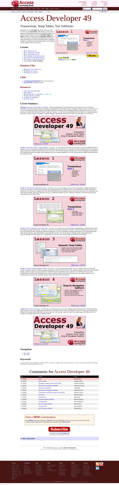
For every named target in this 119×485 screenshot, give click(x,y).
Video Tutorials (74, 465)
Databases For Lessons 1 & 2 (33, 69)
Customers (27, 463)
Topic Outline (27, 92)
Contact (34, 8)
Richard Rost (62, 470)
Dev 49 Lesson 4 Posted (45, 404)
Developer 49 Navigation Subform (48, 390)
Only (63, 58)
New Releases (39, 466)
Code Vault (38, 473)
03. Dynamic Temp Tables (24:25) (34, 56)
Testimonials (62, 466)
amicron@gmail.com (88, 474)
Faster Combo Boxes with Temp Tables (34, 228)
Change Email (27, 473)
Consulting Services (52, 470)
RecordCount (28, 82)
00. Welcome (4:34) (30, 51)
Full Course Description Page (32, 91)
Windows (14, 470)
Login (25, 465)
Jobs (60, 468)
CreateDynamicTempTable (32, 81)
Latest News (38, 465)
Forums (57, 8)
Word (13, 468)
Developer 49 (42, 397)
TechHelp (24, 8)
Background (62, 465)
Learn (14, 463)
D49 (36, 11)
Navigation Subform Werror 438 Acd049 (50, 383)
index (17, 465)
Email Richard (86, 473)
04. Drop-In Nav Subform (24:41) (34, 57)
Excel (13, 466)
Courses (18, 8)
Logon (52, 8)
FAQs (48, 468)
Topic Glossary (39, 469)
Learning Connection (76, 469)
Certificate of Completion (31, 97)
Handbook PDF (29, 94)
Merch (39, 8)
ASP (13, 476)
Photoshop (14, 473)
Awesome (41, 395)
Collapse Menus (39, 474)
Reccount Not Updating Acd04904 (48, 385)
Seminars (14, 477)
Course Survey (86, 472)
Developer (30, 11)
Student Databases (28, 472)
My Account (27, 466)
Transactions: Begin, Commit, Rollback (34, 147)
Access (24, 11)
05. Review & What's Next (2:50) (34, 59)
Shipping (73, 474)
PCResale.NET (62, 474)
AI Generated (39, 94)
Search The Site (39, 472)
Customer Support (51, 465)
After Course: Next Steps (30, 309)
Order (73, 463)
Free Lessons (62, 472)
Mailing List (62, 473)
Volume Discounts (75, 472)
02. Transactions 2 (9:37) (32, 54)
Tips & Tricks (39, 470)
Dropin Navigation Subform (46, 399)
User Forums (39, 468)
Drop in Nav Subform (45, 388)
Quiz (40, 379)
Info (37, 463)
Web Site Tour (50, 466)
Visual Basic (15, 474)
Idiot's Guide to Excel (76, 470)
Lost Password (27, 469)
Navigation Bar (43, 401)
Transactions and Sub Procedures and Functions (52, 392)
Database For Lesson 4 (31, 72)
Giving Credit (42, 406)
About (61, 463)
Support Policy (86, 466)
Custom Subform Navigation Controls (33, 268)
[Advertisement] (59, 455)
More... (13, 479)
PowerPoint (14, 471)
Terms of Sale (74, 476)
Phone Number (86, 469)
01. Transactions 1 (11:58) (32, 52)
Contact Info (86, 465)
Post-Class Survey (29, 99)
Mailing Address (87, 468)
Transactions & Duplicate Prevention (33, 188)
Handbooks (74, 466)
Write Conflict (42, 381)
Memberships (27, 470)
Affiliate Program (63, 469)
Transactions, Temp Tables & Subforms (34, 107)
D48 (101, 11)
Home (13, 8)
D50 (105, 11)
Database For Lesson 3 (31, 71)
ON (85, 55)
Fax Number (86, 470)
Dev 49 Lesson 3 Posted (45, 408)
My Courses (26, 468)
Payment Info (74, 473)
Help (29, 8)
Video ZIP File (29, 96)
